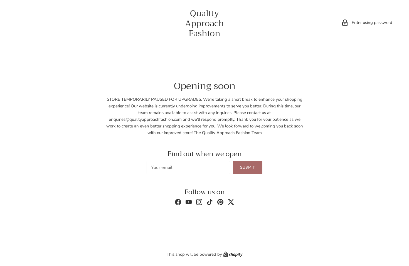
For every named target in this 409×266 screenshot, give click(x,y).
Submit (247, 167)
